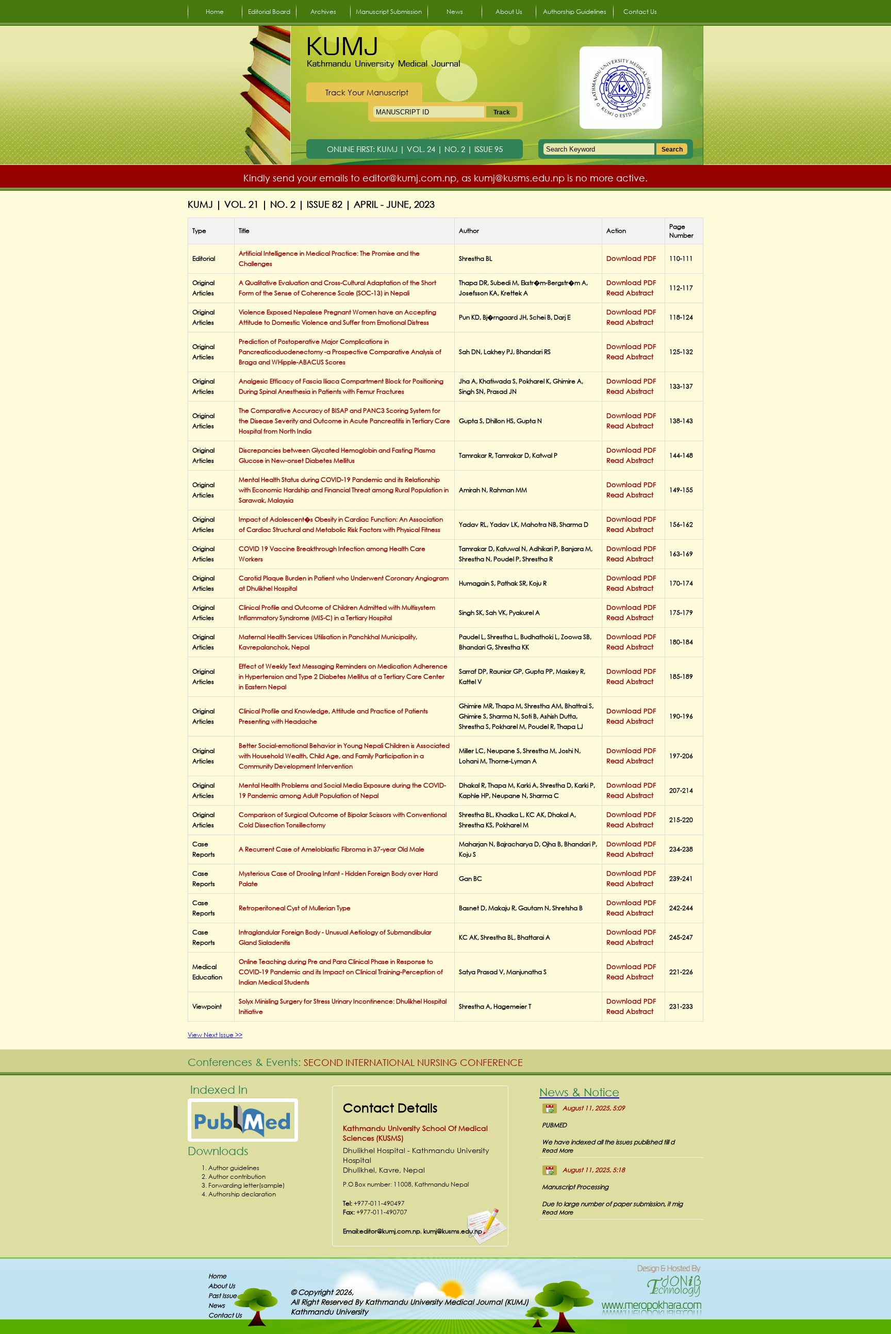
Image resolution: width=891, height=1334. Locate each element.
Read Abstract (629, 293)
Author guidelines (233, 1167)
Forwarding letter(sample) (246, 1185)
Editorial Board (269, 11)
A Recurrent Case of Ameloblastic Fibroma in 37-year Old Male (331, 849)
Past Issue (222, 1295)
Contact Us (640, 11)
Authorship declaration (242, 1194)
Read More (557, 1150)
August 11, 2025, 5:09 (594, 1108)
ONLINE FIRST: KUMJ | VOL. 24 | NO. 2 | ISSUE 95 (415, 149)
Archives (323, 11)
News (455, 11)
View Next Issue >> (215, 1034)
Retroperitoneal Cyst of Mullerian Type (295, 908)
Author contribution (237, 1176)
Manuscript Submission (389, 11)
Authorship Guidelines (574, 11)
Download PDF (631, 258)
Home (215, 11)
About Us (509, 11)
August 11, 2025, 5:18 (594, 1169)
